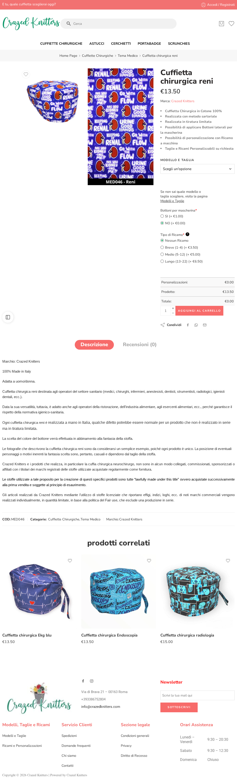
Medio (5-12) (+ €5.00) (182, 254)
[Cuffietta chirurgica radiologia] (197, 591)
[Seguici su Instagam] (92, 681)
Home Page (68, 55)
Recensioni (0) (140, 344)
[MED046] (120, 126)
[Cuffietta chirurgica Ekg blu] (39, 591)
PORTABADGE (149, 43)
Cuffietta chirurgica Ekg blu (27, 635)
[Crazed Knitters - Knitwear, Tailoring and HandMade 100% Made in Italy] (31, 24)
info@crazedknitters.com (100, 707)
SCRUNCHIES (179, 43)
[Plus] (173, 308)
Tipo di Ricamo (174, 234)
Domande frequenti (76, 745)
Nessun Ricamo (176, 240)
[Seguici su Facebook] (83, 681)
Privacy (126, 745)
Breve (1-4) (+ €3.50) (181, 247)
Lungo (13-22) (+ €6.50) (184, 261)
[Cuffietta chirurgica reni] (52, 101)
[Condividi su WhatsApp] (196, 325)
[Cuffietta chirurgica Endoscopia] (118, 591)
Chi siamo (69, 755)
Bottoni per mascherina (178, 210)
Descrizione (94, 344)
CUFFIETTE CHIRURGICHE (61, 43)
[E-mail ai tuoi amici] (205, 325)
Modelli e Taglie (14, 735)
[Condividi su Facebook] (188, 325)
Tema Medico (128, 55)
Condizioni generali (135, 735)
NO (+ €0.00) (175, 223)
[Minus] (173, 313)
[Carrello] (221, 23)
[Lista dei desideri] (26, 74)
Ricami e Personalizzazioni (22, 745)
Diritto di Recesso (134, 755)
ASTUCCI (96, 43)
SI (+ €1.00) (174, 216)
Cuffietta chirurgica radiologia (187, 635)
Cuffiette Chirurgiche (97, 55)
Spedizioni (69, 735)
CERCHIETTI (121, 43)
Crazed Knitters (182, 101)
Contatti (67, 765)
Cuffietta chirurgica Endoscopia (109, 635)
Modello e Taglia (177, 160)
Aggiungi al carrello (199, 311)
